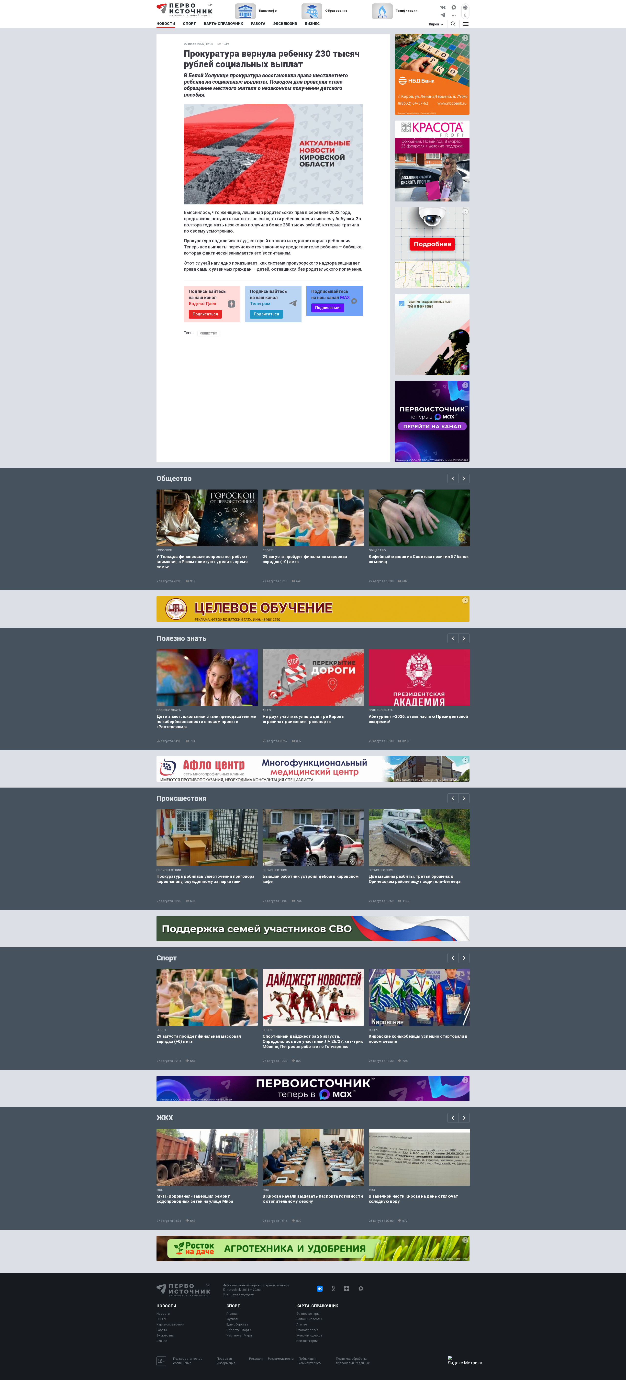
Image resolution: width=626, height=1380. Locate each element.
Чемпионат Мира (239, 1335)
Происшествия (181, 798)
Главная (232, 1313)
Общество (208, 333)
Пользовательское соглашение (187, 1361)
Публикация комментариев (310, 1361)
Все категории (307, 1341)
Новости (166, 1306)
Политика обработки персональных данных (352, 1361)
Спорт (166, 958)
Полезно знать (181, 638)
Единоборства (237, 1324)
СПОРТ (161, 1319)
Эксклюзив (165, 1335)
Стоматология (307, 1330)
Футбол (232, 1319)
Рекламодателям (281, 1358)
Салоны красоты (309, 1319)
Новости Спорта (238, 1330)
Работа (161, 1330)
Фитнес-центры (308, 1313)
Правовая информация (226, 1361)
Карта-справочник (170, 1324)
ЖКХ (164, 1118)
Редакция (256, 1358)
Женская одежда (309, 1335)
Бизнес (161, 1341)
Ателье (301, 1324)
